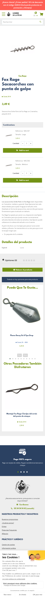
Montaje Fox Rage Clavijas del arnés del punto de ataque (22, 400)
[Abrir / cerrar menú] (3, 14)
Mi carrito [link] (41, 14)
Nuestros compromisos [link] (10, 519)
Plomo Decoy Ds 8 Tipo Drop (22, 321)
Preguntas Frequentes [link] (9, 530)
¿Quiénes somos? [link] (8, 523)
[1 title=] (23, 260)
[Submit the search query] (40, 22)
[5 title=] (34, 260)
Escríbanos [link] (24, 504)
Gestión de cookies (8, 545)
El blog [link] (4, 527)
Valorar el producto (22, 269)
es (34, 15)
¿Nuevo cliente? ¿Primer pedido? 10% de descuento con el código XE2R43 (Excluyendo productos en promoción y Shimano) (22, 5)
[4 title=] (31, 260)
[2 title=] (26, 260)
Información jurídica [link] (9, 548)
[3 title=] (29, 260)
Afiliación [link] (5, 534)
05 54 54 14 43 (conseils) (24, 508)
